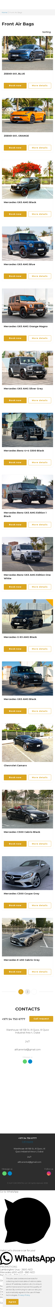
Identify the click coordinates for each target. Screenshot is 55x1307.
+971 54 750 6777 (13, 1019)
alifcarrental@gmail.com (28, 1049)
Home (4, 12)
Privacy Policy (24, 1295)
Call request (27, 1142)
